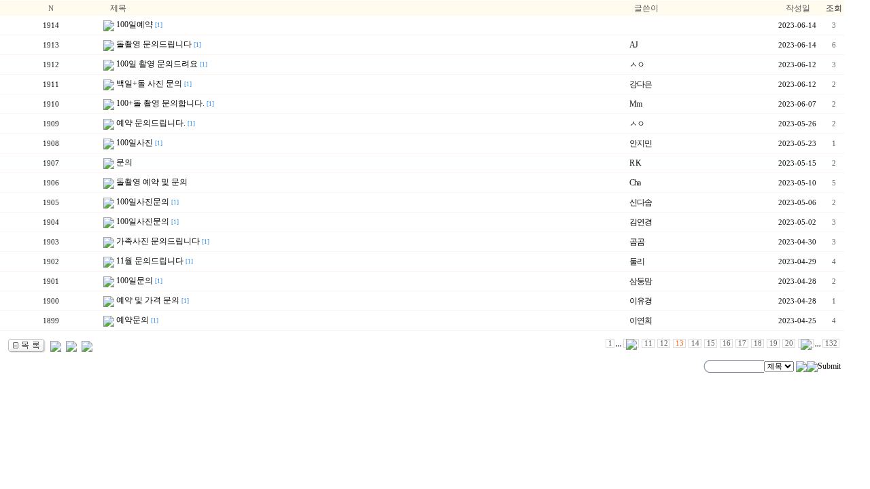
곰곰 (636, 242)
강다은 (640, 84)
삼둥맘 (640, 281)
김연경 (640, 222)
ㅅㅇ (636, 64)
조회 (834, 8)
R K (635, 163)
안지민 (640, 143)
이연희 (640, 320)
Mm (635, 104)
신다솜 (640, 202)
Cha (634, 182)
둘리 (636, 261)
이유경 (640, 301)
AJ (633, 45)
